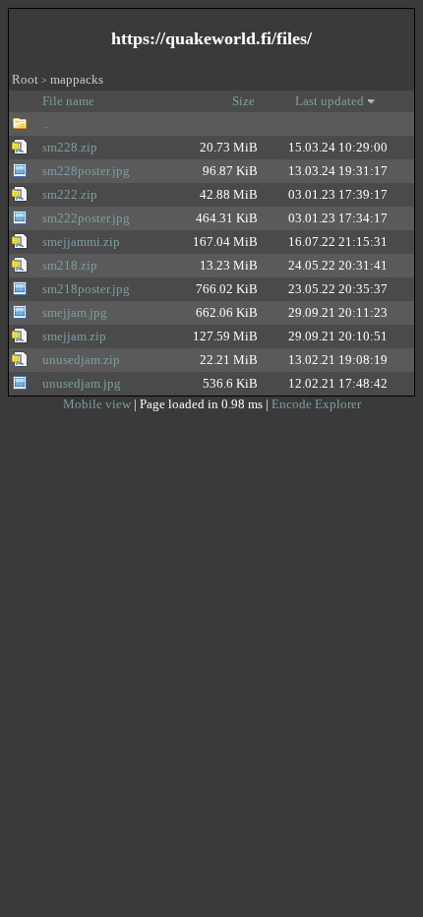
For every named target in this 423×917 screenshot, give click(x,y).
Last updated (329, 100)
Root (25, 79)
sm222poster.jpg (86, 218)
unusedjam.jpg (81, 383)
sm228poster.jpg (86, 170)
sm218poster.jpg (86, 288)
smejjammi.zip (81, 241)
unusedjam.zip (81, 359)
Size (245, 100)
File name (69, 100)
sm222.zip (69, 194)
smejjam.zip (74, 336)
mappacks (76, 79)
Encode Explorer (316, 404)
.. (45, 123)
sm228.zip (69, 147)
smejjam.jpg (74, 312)
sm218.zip (69, 265)
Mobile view (98, 404)
